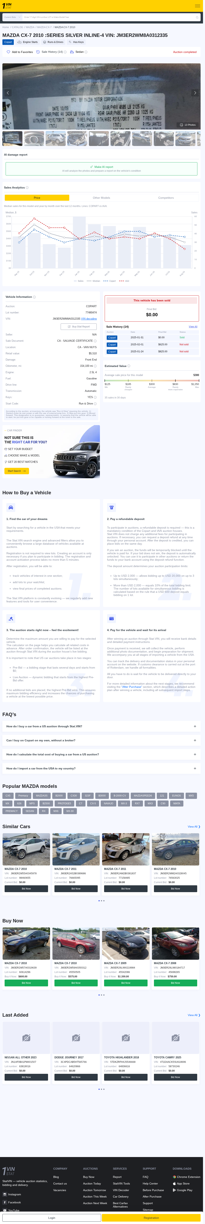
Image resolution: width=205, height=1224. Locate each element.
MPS (32, 803)
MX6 (55, 811)
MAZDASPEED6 (143, 795)
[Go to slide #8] (164, 138)
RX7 (137, 803)
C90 (163, 803)
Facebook (14, 1202)
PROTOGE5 (64, 803)
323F (87, 795)
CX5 (8, 795)
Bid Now (26, 888)
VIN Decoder (121, 1190)
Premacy (23, 795)
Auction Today (92, 1183)
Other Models (101, 197)
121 (162, 795)
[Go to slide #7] (142, 138)
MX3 (150, 803)
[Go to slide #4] (77, 138)
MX (7, 803)
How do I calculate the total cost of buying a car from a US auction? (52, 754)
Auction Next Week (95, 1203)
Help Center (150, 1183)
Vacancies (59, 1190)
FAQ (145, 1176)
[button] (12, 17)
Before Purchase (153, 1190)
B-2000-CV (120, 795)
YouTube (13, 1210)
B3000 (102, 795)
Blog (56, 1176)
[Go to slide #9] (185, 138)
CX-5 (93, 803)
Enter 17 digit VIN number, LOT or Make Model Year (46, 17)
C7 (80, 803)
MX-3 (124, 803)
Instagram (14, 1194)
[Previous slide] (8, 92)
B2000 (59, 795)
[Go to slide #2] (34, 138)
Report (117, 1176)
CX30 (74, 795)
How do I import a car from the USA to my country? (41, 768)
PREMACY (12, 811)
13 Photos (190, 125)
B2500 (46, 803)
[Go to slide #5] (99, 138)
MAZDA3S (41, 795)
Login (51, 1217)
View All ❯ (194, 826)
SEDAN (30, 811)
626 (19, 803)
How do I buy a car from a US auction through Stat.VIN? (44, 726)
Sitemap (148, 1209)
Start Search (14, 471)
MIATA (176, 803)
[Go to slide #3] (56, 138)
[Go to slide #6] (121, 138)
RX (43, 811)
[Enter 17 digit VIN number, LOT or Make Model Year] (197, 17)
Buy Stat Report (81, 326)
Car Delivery (121, 1196)
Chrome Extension (188, 1176)
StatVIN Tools (121, 1183)
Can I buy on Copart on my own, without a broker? (40, 740)
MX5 (191, 795)
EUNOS (176, 795)
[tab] (99, 900)
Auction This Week (95, 1196)
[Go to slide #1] (12, 138)
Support (148, 1203)
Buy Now (88, 1176)
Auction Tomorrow (94, 1190)
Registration (151, 1217)
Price (37, 197)
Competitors (166, 197)
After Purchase (152, 1196)
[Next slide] (195, 92)
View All (193, 326)
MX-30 (70, 811)
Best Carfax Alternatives (120, 1205)
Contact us (60, 1183)
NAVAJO (108, 803)
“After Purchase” (131, 686)
